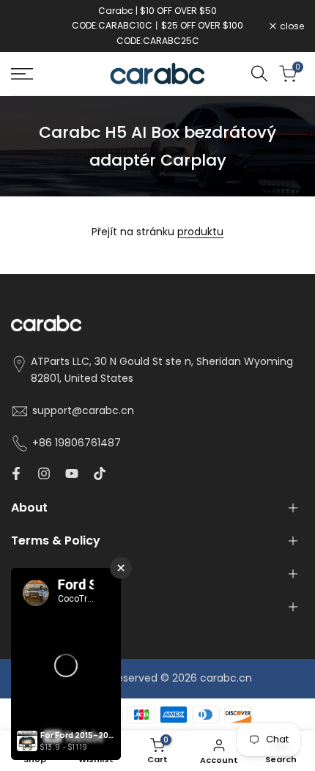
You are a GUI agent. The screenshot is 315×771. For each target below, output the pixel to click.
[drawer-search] (259, 73)
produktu (200, 231)
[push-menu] (22, 74)
